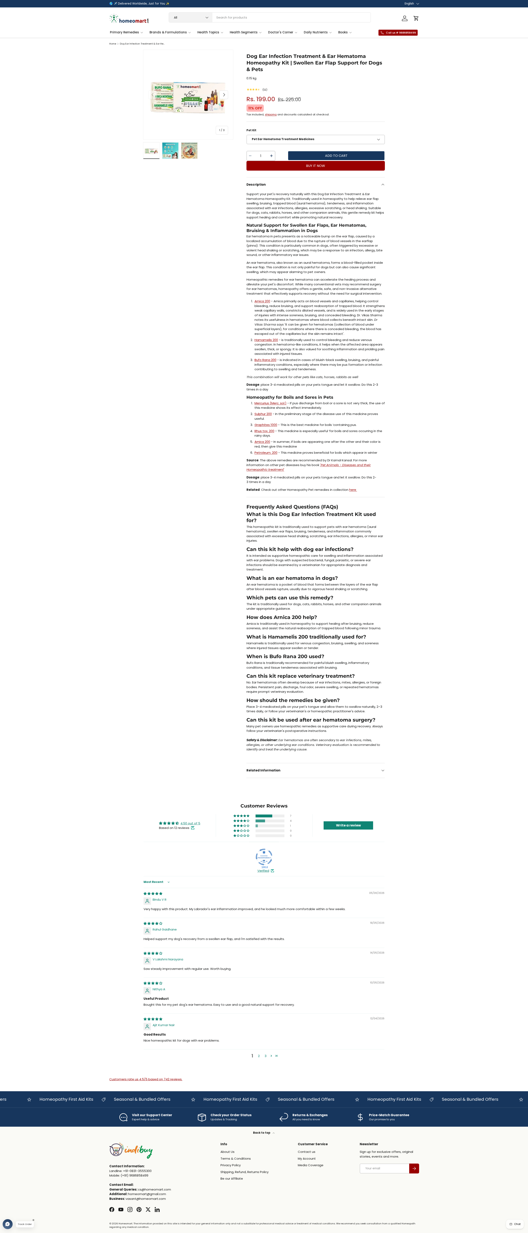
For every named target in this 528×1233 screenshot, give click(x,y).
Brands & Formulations (168, 32)
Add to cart (336, 155)
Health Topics (208, 32)
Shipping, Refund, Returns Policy (244, 1172)
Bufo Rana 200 (265, 360)
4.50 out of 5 (190, 823)
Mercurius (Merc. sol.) (270, 403)
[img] (153, 893)
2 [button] (259, 1056)
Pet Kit (251, 130)
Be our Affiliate (231, 1178)
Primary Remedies (124, 32)
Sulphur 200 (263, 414)
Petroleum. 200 (266, 452)
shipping (271, 114)
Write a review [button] (348, 825)
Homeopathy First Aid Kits (45, 1099)
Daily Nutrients (316, 32)
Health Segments (244, 32)
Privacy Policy (230, 1165)
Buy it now (315, 165)
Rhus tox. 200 (264, 431)
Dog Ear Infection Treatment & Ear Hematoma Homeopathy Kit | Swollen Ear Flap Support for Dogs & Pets (143, 44)
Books (343, 32)
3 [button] (265, 1056)
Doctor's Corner (280, 32)
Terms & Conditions (235, 1158)
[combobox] (270, 17)
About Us (227, 1152)
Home (112, 44)
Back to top (262, 1133)
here (353, 490)
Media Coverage (310, 1165)
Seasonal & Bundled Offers (121, 1099)
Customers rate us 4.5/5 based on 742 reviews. (145, 1079)
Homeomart (125, 1223)
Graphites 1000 (266, 425)
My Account (307, 1158)
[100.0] (264, 857)
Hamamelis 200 (266, 340)
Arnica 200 (262, 301)
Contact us (306, 1152)
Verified (263, 870)
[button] (416, 18)
